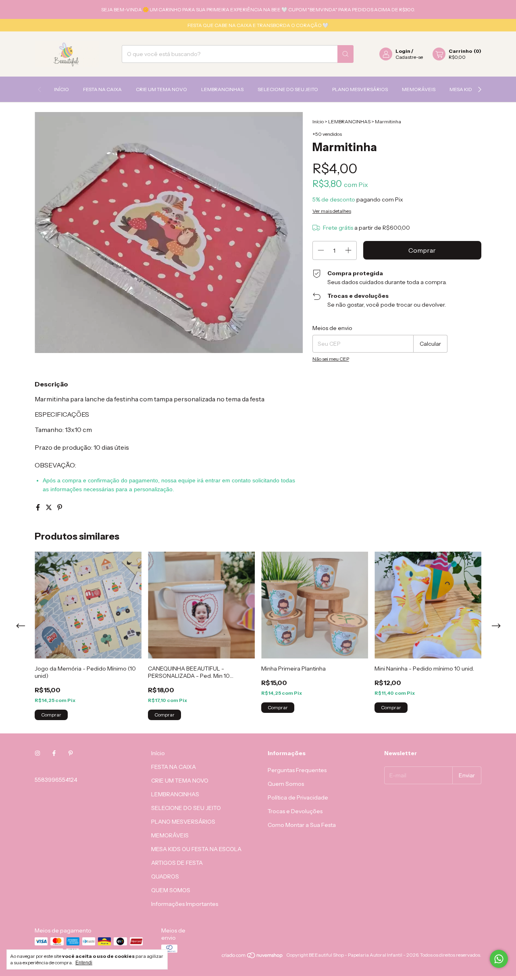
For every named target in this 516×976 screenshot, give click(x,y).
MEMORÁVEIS (418, 89)
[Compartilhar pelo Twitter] (49, 507)
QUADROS (165, 876)
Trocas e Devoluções (295, 811)
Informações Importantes (184, 903)
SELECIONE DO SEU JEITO (288, 89)
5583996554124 (56, 779)
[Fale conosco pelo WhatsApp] (499, 959)
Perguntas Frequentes (297, 770)
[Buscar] (345, 54)
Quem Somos (286, 783)
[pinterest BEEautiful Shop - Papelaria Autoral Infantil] (70, 753)
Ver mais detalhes (331, 211)
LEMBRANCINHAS (222, 89)
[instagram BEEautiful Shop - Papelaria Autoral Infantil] (37, 753)
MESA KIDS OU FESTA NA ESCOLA (196, 849)
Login (402, 51)
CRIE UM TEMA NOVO (161, 89)
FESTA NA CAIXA (102, 89)
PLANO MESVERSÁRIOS (360, 89)
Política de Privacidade (298, 797)
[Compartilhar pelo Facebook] (38, 507)
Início (61, 89)
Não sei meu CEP (330, 359)
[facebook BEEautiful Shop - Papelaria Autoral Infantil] (54, 753)
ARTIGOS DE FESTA (177, 862)
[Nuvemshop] (252, 957)
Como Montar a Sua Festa (302, 825)
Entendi (83, 963)
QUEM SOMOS (170, 890)
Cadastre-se (409, 57)
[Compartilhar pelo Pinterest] (59, 507)
